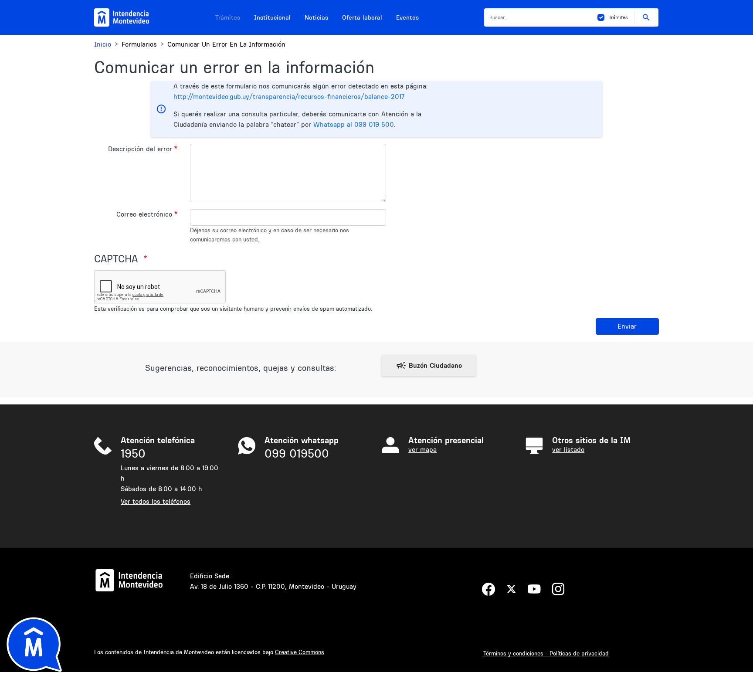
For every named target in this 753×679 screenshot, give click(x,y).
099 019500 (297, 453)
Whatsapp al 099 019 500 (353, 124)
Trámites (227, 17)
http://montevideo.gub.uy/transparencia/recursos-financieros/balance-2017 (288, 96)
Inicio (102, 44)
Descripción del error (140, 149)
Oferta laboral (362, 17)
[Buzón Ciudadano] (429, 365)
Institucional (272, 17)
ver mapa (422, 449)
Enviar (627, 326)
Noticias (316, 17)
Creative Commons (299, 651)
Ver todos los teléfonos (155, 501)
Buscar (646, 17)
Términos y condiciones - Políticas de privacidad (546, 653)
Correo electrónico (144, 214)
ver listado (568, 449)
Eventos (407, 17)
